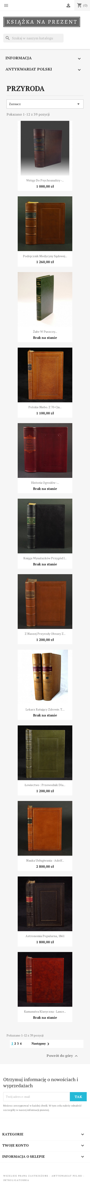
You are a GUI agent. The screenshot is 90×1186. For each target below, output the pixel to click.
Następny (41, 1043)
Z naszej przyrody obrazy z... (45, 634)
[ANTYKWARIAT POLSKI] (41, 22)
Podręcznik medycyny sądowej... (45, 256)
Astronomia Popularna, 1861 (45, 936)
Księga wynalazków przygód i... (45, 558)
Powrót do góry (63, 1056)
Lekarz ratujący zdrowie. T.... (45, 709)
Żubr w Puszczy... (45, 331)
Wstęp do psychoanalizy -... (45, 180)
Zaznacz (45, 104)
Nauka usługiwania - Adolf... (45, 860)
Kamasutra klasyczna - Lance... (45, 1011)
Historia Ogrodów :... (45, 482)
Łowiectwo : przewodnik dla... (45, 785)
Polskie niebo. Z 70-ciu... (45, 407)
